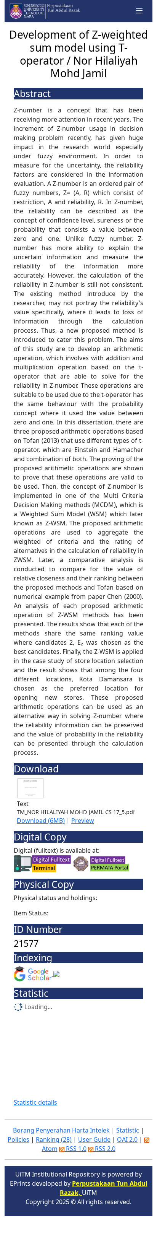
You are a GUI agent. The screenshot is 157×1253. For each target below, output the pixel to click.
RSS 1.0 (75, 1148)
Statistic (127, 1130)
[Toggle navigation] (139, 11)
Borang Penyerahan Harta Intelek (61, 1130)
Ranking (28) (54, 1139)
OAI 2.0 (127, 1139)
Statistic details (35, 1102)
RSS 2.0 (104, 1148)
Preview (82, 820)
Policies (18, 1139)
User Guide (94, 1139)
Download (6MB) (41, 820)
